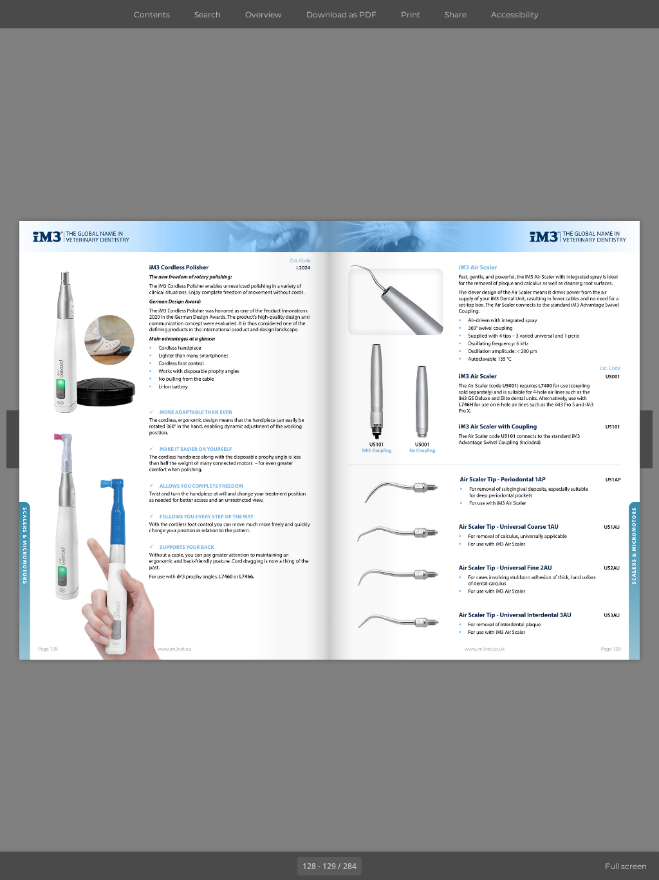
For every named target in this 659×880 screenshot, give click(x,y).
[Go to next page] (376, 866)
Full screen (626, 866)
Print (410, 14)
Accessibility (515, 14)
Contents (152, 14)
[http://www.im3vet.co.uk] (484, 648)
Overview (263, 14)
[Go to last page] (404, 866)
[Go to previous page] (283, 866)
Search (207, 14)
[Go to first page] (255, 866)
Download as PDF (341, 14)
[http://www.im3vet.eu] (174, 649)
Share (456, 14)
